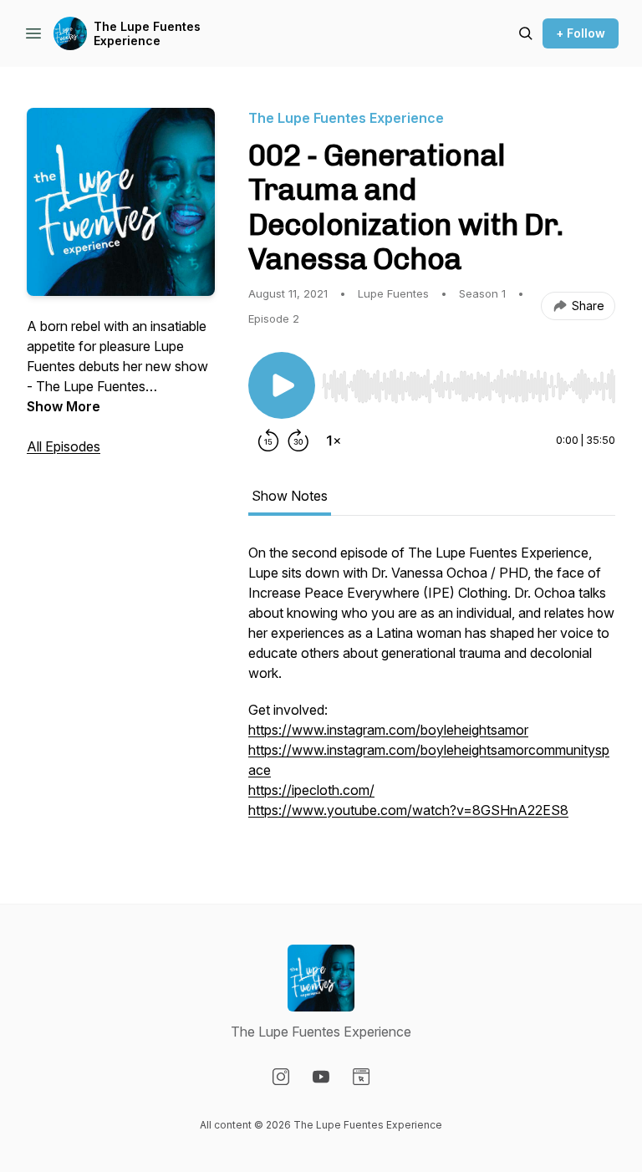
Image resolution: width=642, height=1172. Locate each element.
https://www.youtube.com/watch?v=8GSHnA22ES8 (408, 810)
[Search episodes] (525, 33)
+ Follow (580, 33)
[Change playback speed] (333, 440)
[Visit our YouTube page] (321, 1076)
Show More (63, 406)
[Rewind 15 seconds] (268, 440)
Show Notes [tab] (290, 495)
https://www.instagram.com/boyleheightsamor (388, 729)
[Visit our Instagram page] (281, 1076)
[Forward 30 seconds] (298, 440)
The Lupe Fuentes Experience (147, 33)
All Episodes (63, 446)
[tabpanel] (431, 690)
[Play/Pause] (281, 385)
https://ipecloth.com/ (311, 790)
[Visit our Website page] (361, 1076)
